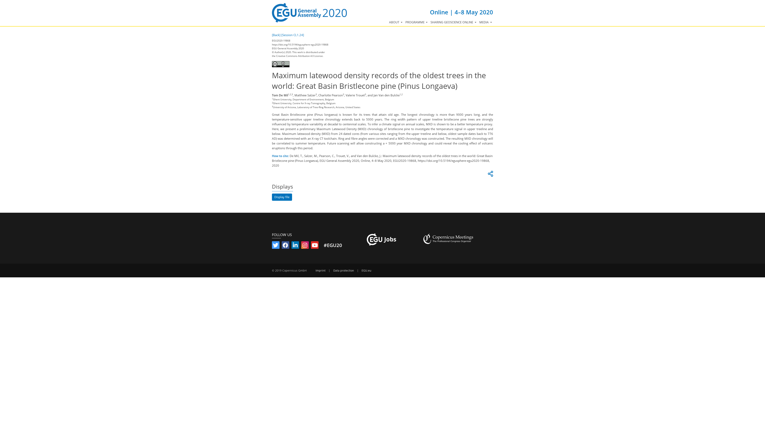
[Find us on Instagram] (305, 246)
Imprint (321, 270)
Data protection (343, 270)
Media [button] (484, 22)
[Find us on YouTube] (315, 246)
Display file (281, 197)
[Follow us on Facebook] (285, 246)
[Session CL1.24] (292, 35)
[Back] (276, 35)
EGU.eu (366, 270)
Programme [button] (415, 22)
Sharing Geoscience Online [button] (452, 22)
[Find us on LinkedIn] (295, 246)
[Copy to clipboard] (489, 175)
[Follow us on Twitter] (276, 246)
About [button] (394, 22)
